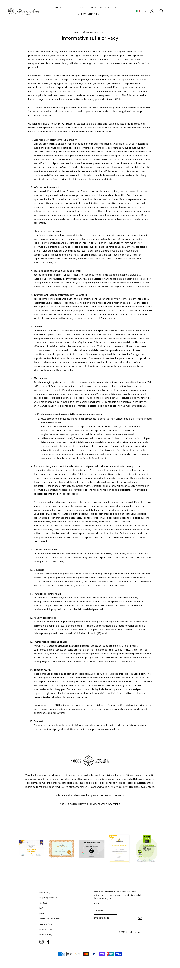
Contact (43, 903)
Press (41, 914)
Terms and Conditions (49, 919)
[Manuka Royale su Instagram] (41, 942)
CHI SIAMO (79, 8)
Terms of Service (47, 924)
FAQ (41, 908)
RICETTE (120, 8)
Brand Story (45, 893)
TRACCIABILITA (100, 8)
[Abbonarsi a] (140, 918)
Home (77, 32)
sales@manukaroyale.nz (86, 795)
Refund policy (46, 935)
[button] (141, 11)
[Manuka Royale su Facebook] (48, 942)
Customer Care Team (84, 787)
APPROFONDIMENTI (90, 14)
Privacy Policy (45, 929)
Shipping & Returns (48, 898)
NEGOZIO (61, 8)
